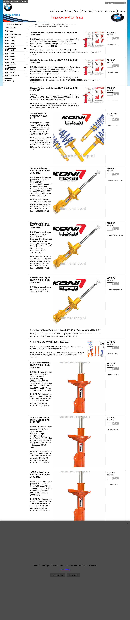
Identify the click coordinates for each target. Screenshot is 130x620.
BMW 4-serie (10, 50)
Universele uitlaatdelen (13, 34)
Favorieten (121, 11)
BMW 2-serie (10, 44)
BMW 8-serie (10, 63)
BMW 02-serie (10, 37)
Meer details (65, 569)
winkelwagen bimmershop (104, 11)
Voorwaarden (87, 11)
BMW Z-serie (10, 72)
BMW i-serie (9, 66)
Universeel (9, 31)
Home (51, 11)
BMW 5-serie (10, 53)
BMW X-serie (10, 69)
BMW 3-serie (10, 47)
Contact (68, 11)
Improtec (59, 11)
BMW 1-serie (10, 40)
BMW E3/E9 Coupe (12, 75)
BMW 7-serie (10, 59)
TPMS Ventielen (11, 28)
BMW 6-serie (10, 56)
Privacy (76, 11)
